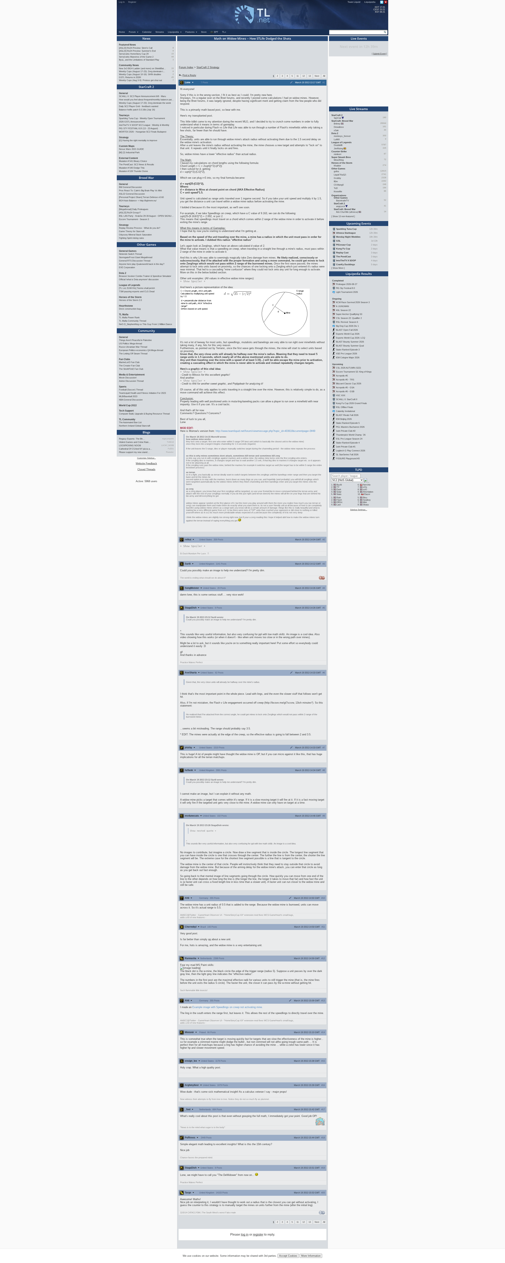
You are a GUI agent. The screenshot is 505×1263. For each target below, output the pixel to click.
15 (172, 54)
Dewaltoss (339, 127)
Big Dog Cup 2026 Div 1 (347, 326)
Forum (132, 32)
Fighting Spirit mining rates (131, 238)
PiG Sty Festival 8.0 (345, 288)
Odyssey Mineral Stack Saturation (135, 234)
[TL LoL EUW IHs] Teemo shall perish (137, 288)
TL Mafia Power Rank (129, 317)
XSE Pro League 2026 (346, 353)
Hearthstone (126, 305)
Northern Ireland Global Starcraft (134, 426)
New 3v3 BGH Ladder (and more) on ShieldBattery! (142, 68)
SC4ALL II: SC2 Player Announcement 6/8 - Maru (142, 96)
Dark (339, 489)
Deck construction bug (130, 309)
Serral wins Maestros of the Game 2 (136, 57)
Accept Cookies (288, 1255)
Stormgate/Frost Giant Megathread (135, 257)
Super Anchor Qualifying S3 (349, 314)
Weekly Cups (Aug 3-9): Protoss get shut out (140, 80)
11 (297, 76)
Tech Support (126, 410)
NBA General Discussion (131, 400)
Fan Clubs (124, 359)
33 (172, 68)
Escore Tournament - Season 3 (134, 219)
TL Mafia (123, 314)
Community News (129, 65)
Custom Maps (127, 146)
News (146, 38)
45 (172, 77)
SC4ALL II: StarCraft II (346, 399)
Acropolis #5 (342, 375)
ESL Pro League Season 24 (349, 439)
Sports (122, 386)
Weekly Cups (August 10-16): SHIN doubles (140, 74)
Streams (159, 32)
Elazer (367, 494)
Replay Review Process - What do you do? (139, 228)
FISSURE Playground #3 (348, 458)
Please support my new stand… (134, 452)
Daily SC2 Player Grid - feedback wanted (138, 106)
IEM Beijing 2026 (344, 419)
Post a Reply (189, 75)
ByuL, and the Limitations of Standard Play (139, 60)
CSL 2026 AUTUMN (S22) (348, 368)
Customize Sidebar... (146, 458)
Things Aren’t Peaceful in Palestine (135, 340)
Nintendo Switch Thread (130, 254)
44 (172, 57)
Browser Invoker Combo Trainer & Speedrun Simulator (145, 276)
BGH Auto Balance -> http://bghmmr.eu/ (137, 200)
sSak (336, 130)
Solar (339, 492)
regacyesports (168, 439)
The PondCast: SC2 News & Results (136, 164)
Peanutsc (170, 452)
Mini (365, 502)
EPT (216, 32)
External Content (128, 158)
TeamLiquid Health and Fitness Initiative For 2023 (142, 393)
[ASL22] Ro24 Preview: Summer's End (137, 51)
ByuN (339, 485)
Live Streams (359, 109)
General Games (128, 251)
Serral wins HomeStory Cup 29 (134, 54)
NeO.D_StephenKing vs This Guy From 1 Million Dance (145, 324)
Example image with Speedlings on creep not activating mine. (227, 1007)
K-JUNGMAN (342, 306)
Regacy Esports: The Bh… (132, 439)
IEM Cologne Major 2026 (347, 357)
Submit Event (379, 53)
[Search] (385, 32)
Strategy (124, 137)
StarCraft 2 (146, 87)
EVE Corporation (127, 267)
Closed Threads (146, 469)
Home (122, 32)
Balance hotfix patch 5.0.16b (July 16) (137, 109)
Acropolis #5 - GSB (345, 391)
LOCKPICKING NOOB (130, 445)
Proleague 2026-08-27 (346, 284)
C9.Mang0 (339, 185)
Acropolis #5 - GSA (345, 387)
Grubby (337, 178)
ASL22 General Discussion (132, 194)
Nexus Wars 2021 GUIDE (131, 149)
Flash (339, 500)
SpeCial (337, 118)
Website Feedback (146, 463)
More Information (311, 1255)
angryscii (340, 206)
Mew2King (339, 160)
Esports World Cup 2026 (347, 334)
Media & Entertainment (132, 374)
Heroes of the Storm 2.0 (130, 300)
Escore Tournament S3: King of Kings (354, 372)
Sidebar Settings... (358, 510)
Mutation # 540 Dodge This (132, 168)
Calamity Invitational (345, 411)
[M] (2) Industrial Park (129, 152)
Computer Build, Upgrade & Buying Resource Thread (144, 414)
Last (339, 504)
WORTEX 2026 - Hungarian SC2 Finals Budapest (142, 132)
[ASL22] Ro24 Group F (130, 212)
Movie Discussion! (128, 377)
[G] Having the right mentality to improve (138, 140)
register (258, 1234)
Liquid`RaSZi (340, 175)
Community (146, 331)
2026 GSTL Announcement (132, 121)
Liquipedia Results (359, 274)
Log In (122, 2)
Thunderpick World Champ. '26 (351, 435)
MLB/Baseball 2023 (128, 396)
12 (303, 76)
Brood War (146, 178)
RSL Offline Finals (344, 407)
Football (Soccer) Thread (131, 389)
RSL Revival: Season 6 (347, 322)
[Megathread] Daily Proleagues (133, 209)
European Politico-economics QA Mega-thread (141, 350)
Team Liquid (354, 2)
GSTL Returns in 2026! (130, 77)
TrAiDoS (170, 442)
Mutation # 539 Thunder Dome (133, 171)
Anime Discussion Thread (131, 381)
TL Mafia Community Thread (132, 321)
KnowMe (338, 191)
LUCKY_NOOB (167, 445)
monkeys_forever (342, 136)
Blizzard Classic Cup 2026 (348, 383)
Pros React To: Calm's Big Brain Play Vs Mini (140, 190)
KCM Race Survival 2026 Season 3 (353, 302)
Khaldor (337, 165)
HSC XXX (340, 395)
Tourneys (124, 115)
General (123, 93)
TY (338, 487)
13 (310, 76)
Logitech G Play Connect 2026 (350, 450)
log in (245, 1234)
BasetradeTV (342, 200)
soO (365, 489)
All (324, 76)
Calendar (147, 32)
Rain (339, 497)
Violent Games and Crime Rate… (135, 442)
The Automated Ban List (130, 422)
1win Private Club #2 (345, 431)
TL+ (224, 32)
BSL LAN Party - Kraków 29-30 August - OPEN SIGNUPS (146, 216)
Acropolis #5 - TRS (345, 379)
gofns (336, 171)
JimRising (338, 148)
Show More (338, 268)
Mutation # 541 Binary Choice (133, 161)
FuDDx (171, 449)
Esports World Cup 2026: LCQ (350, 338)
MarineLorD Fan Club (129, 362)
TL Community (127, 419)
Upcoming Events (358, 223)
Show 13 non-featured (343, 216)
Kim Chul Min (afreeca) (347, 212)
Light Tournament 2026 (347, 292)
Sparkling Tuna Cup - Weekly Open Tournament (142, 118)
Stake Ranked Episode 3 (348, 349)
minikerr (337, 154)
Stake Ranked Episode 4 (348, 443)
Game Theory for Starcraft (131, 231)
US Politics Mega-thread (130, 343)
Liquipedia (369, 2)
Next (317, 76)
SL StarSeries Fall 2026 (347, 454)
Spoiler (192, 281)
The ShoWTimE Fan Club (131, 369)
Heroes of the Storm (130, 297)
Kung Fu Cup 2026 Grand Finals (351, 403)
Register (132, 2)
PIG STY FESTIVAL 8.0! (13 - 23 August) (138, 128)
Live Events (359, 38)
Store (204, 32)
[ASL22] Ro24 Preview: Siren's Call (135, 48)
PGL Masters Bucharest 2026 (350, 427)
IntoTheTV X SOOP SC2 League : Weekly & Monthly (144, 125)
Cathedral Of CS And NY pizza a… (135, 449)
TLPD (358, 470)
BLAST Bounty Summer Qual (350, 345)
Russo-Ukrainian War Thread (133, 347)
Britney (337, 123)
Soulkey (367, 500)
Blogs (146, 432)
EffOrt (339, 502)
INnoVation (368, 492)
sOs (365, 487)
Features (190, 32)
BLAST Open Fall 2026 (347, 330)
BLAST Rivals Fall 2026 (347, 415)
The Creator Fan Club (129, 365)
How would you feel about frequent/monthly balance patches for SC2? (146, 99)
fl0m (336, 181)
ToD (336, 188)
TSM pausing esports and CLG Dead (136, 291)
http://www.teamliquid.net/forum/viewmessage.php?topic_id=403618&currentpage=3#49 (265, 430)
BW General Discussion (130, 187)
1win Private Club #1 (345, 446)
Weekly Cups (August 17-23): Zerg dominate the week (142, 71)
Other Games (146, 244)
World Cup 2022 (128, 405)
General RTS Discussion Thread (134, 261)
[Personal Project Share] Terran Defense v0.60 (141, 197)
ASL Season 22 (343, 310)
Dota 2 (122, 273)
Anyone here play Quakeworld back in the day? (141, 264)
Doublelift (338, 145)
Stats (339, 494)
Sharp (366, 504)
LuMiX (337, 139)
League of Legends (129, 285)
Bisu (365, 497)
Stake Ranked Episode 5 (348, 423)
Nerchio (366, 485)
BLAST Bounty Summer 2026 (350, 342)
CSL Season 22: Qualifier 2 (349, 318)
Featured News (127, 44)
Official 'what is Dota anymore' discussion (139, 279)
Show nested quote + (203, 831)
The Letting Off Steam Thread (133, 353)
